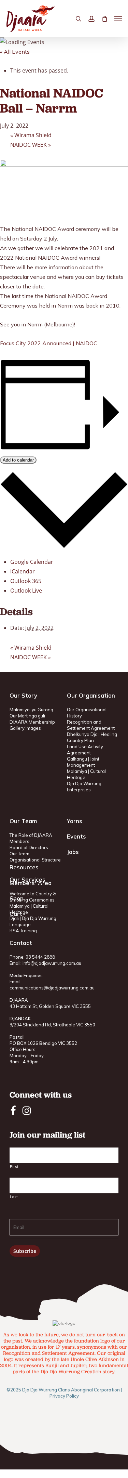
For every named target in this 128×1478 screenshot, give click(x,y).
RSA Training (23, 930)
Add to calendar (18, 460)
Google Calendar (31, 562)
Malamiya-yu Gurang (31, 709)
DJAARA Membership (32, 722)
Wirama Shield (31, 135)
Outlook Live (26, 590)
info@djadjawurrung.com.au (52, 963)
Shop (17, 898)
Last (14, 1196)
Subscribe (24, 1251)
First (14, 1166)
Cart (16, 913)
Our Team (19, 853)
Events (76, 836)
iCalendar (22, 571)
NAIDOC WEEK (30, 144)
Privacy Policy (64, 1396)
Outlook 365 (25, 581)
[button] (118, 18)
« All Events (15, 51)
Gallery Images (25, 728)
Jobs (73, 851)
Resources (24, 867)
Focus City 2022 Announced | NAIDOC (48, 343)
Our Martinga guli (27, 715)
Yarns (74, 821)
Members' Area (31, 882)
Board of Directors (29, 847)
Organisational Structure (35, 860)
